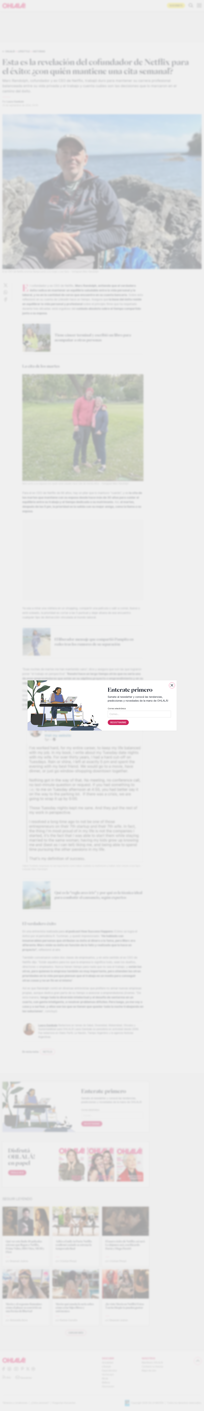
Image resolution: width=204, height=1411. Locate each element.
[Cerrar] (172, 685)
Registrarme (118, 722)
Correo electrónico (117, 708)
